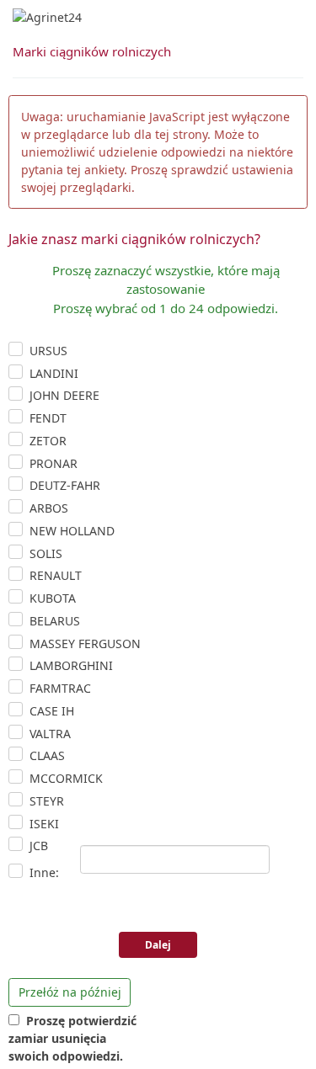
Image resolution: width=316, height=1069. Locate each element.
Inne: (44, 872)
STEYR (46, 801)
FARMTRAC (60, 688)
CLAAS (47, 755)
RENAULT (55, 575)
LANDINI (53, 373)
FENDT (48, 418)
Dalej (158, 945)
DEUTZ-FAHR (64, 485)
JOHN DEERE (64, 395)
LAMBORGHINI (71, 665)
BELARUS (54, 621)
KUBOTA (52, 598)
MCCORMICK (66, 778)
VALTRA (50, 734)
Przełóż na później (70, 992)
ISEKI (44, 824)
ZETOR (48, 441)
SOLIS (45, 553)
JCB (38, 846)
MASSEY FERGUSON (85, 644)
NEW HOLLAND (72, 531)
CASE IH (51, 711)
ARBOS (48, 508)
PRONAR (53, 463)
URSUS (48, 351)
